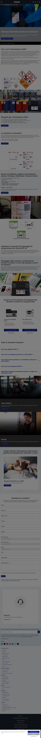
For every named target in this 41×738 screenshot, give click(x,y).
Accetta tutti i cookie (34, 731)
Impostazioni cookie (34, 736)
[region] (20, 734)
